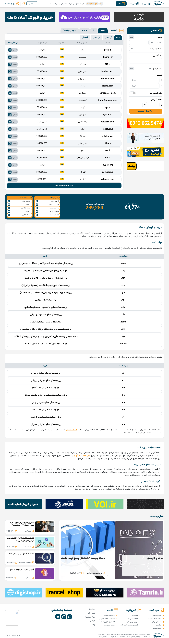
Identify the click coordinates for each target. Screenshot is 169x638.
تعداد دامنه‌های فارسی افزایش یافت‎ (21, 554)
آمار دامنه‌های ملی (109, 615)
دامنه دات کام (71, 429)
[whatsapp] (69, 616)
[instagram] (63, 616)
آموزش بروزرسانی (132, 622)
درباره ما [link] (92, 609)
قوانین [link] (92, 621)
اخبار (51, 3)
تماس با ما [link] (91, 613)
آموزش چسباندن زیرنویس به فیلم (22, 569)
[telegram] (57, 616)
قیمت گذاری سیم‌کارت (76, 3)
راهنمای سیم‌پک (133, 619)
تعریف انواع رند (156, 615)
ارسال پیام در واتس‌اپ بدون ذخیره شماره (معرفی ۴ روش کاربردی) (22, 524)
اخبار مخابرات (134, 615)
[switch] (132, 93)
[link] (23, 3)
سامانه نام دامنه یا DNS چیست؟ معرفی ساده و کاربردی (123, 558)
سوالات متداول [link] (90, 617)
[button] (92, 4)
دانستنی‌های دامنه (109, 625)
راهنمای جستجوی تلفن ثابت (129, 625)
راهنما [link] (93, 625)
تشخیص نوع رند (61, 3)
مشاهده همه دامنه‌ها (64, 185)
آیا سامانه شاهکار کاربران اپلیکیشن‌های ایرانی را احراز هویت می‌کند (20, 539)
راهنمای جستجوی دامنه (107, 622)
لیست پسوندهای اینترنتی (107, 619)
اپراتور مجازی (157, 628)
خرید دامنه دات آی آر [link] (82, 455)
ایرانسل (158, 625)
